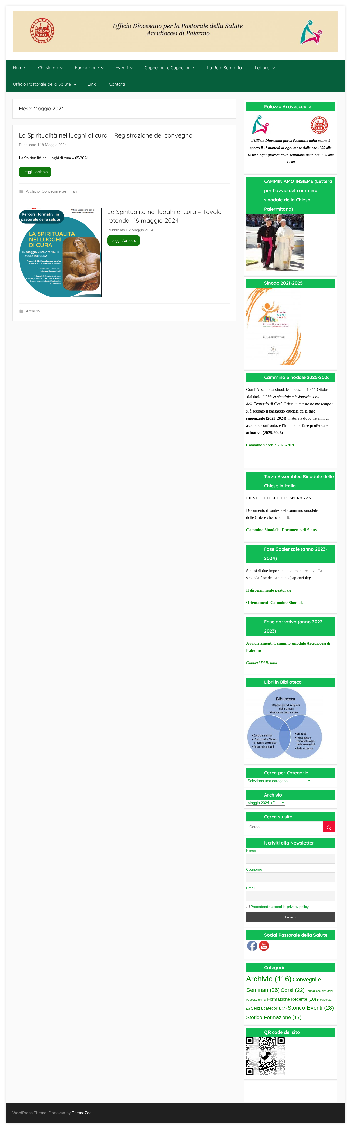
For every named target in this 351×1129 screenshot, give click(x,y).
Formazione (87, 67)
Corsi (293, 990)
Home (19, 67)
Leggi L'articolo (35, 172)
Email (250, 888)
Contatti (117, 84)
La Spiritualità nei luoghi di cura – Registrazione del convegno (105, 135)
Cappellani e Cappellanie (169, 67)
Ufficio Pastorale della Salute (42, 84)
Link (92, 84)
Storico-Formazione (274, 1017)
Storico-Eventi (311, 1008)
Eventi (122, 67)
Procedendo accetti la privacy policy (279, 907)
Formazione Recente (291, 999)
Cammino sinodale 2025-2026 (270, 445)
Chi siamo (48, 67)
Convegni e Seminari (59, 191)
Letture (262, 67)
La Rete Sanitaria (224, 67)
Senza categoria (269, 1008)
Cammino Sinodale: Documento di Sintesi (282, 530)
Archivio (33, 191)
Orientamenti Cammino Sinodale (274, 602)
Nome (251, 851)
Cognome (254, 869)
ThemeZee (82, 1113)
